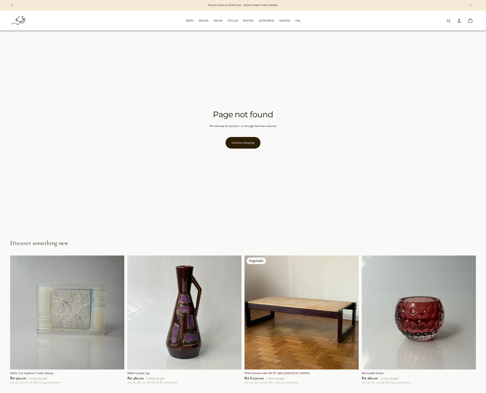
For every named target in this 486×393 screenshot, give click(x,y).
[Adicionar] (116, 361)
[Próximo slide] (116, 312)
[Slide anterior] (17, 312)
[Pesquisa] (448, 20)
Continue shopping (243, 142)
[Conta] (459, 20)
